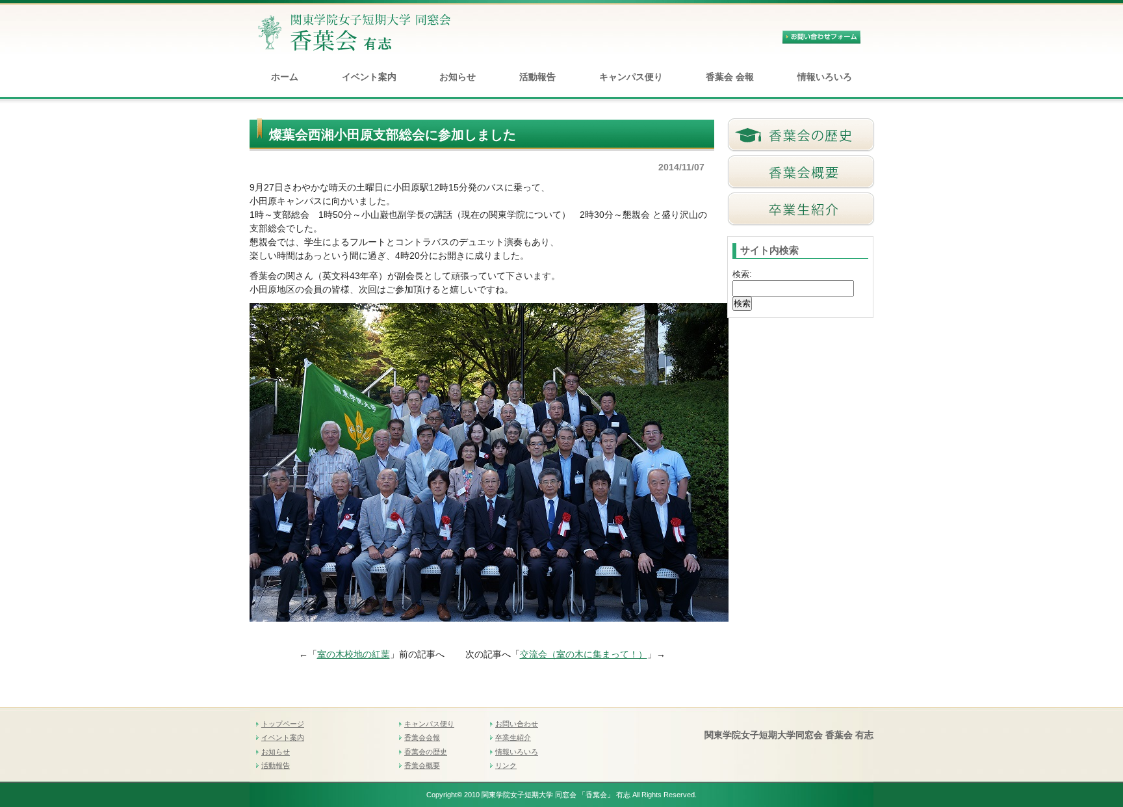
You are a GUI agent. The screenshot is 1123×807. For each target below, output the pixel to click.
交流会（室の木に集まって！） (583, 654)
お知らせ (457, 77)
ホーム (284, 77)
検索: (742, 274)
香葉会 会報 (730, 77)
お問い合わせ (516, 724)
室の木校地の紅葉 (353, 654)
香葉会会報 (422, 737)
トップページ (282, 724)
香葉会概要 (422, 765)
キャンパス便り (631, 77)
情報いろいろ (824, 77)
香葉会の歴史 (425, 752)
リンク (506, 765)
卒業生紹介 (513, 737)
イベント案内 (369, 77)
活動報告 (537, 77)
